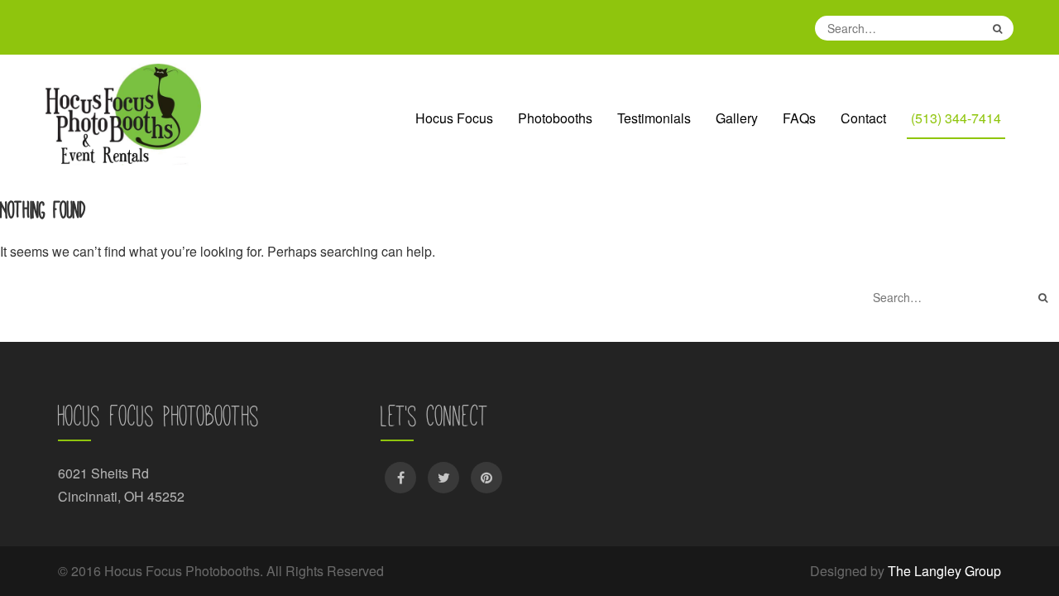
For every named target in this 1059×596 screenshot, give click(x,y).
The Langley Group (944, 570)
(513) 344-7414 (956, 117)
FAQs (799, 117)
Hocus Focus (454, 117)
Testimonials (654, 117)
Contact (863, 117)
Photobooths (555, 117)
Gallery (737, 117)
